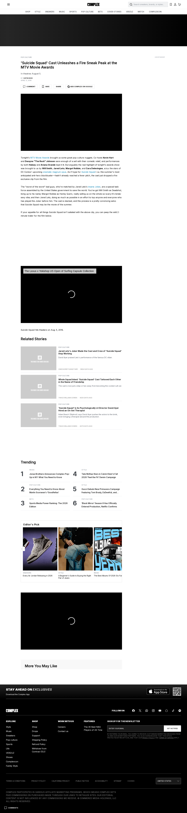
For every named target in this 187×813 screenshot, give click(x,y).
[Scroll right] (120, 549)
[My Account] (175, 4)
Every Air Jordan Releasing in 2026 (37, 576)
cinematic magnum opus (54, 172)
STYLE (37, 12)
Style (84, 470)
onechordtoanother (68, 369)
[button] (168, 781)
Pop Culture (26, 57)
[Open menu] (8, 4)
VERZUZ (129, 12)
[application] (71, 294)
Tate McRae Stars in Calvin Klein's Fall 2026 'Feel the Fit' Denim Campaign (100, 476)
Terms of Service (166, 738)
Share (58, 87)
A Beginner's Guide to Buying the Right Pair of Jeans (74, 577)
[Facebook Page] (133, 710)
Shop (34, 727)
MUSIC (62, 12)
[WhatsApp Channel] (146, 710)
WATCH (141, 12)
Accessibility (101, 781)
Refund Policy (38, 744)
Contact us (63, 731)
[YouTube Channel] (160, 710)
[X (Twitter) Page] (140, 710)
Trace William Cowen (67, 398)
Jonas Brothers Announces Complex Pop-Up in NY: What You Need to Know (49, 476)
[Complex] (93, 4)
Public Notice (82, 781)
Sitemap (117, 781)
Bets (31, 499)
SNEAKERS (49, 12)
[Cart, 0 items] (179, 4)
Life (7, 748)
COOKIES (130, 781)
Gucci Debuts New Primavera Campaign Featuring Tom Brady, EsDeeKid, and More (101, 491)
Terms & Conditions (15, 781)
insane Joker (94, 186)
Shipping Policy (39, 740)
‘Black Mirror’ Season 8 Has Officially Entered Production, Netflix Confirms (99, 505)
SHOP (27, 12)
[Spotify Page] (179, 710)
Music (31, 470)
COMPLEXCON (155, 12)
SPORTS (73, 12)
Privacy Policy (148, 738)
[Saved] (170, 4)
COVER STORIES (114, 12)
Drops (35, 731)
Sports (9, 744)
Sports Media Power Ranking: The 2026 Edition (48, 505)
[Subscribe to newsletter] (172, 728)
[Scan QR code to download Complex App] (177, 692)
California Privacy (61, 781)
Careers (62, 727)
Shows (9, 757)
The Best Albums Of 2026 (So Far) (108, 576)
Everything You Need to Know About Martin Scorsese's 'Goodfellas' (46, 491)
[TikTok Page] (173, 710)
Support (36, 735)
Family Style (12, 766)
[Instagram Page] (153, 710)
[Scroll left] (23, 549)
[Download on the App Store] (158, 691)
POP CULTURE (87, 12)
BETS (100, 12)
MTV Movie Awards (39, 157)
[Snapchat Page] (166, 710)
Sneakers (27, 573)
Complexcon (12, 761)
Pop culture (11, 740)
